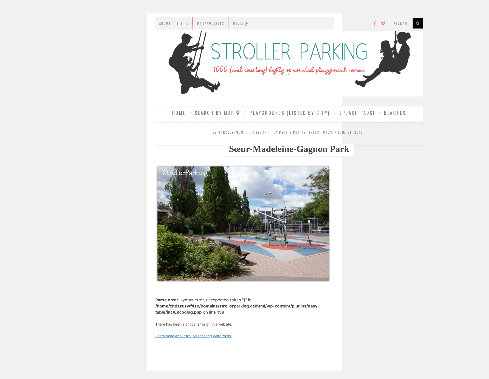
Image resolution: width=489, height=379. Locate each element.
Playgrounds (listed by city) (290, 112)
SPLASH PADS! (357, 112)
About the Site (173, 23)
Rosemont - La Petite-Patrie (278, 132)
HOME (179, 112)
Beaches (395, 112)
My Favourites (210, 23)
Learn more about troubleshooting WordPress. (193, 336)
